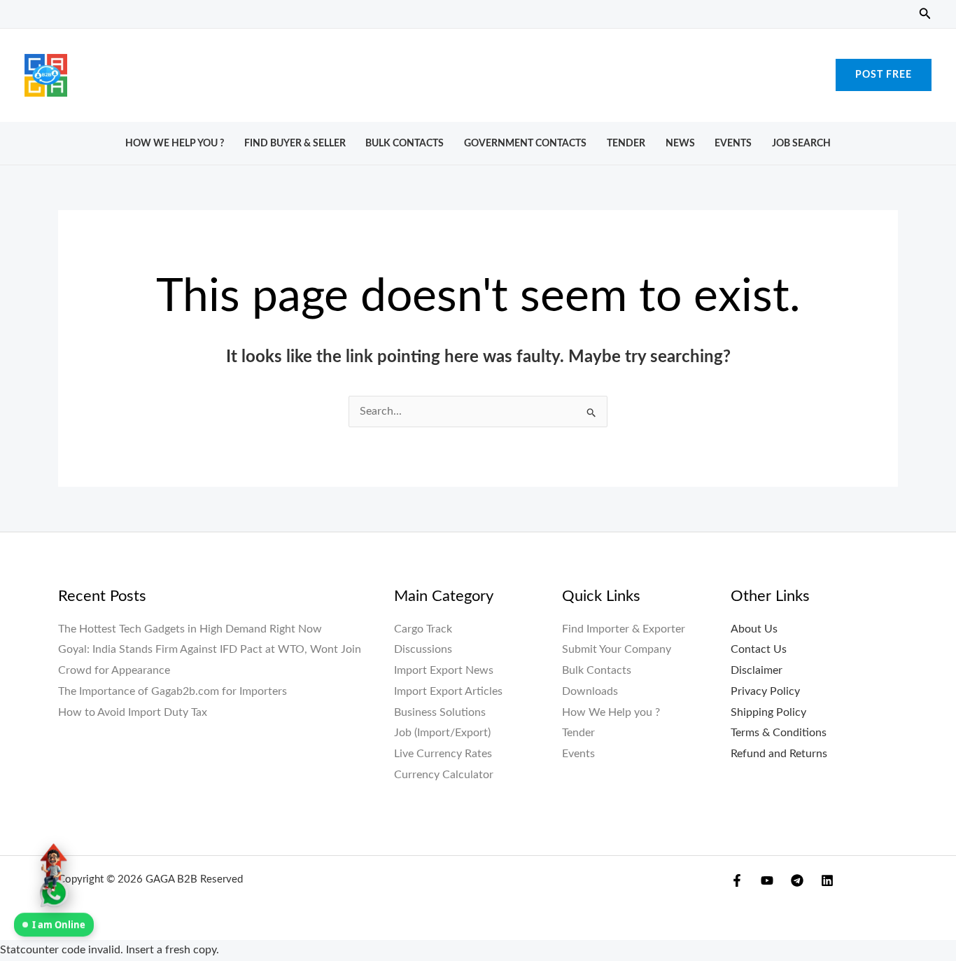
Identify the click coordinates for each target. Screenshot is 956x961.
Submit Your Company (616, 649)
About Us (754, 629)
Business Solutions (440, 712)
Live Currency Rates (443, 753)
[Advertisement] (478, 71)
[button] (925, 14)
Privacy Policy (765, 691)
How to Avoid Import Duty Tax (132, 712)
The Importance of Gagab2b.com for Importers (172, 691)
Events (733, 143)
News (680, 143)
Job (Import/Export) (442, 732)
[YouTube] (767, 880)
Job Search (801, 143)
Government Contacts (525, 143)
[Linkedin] (827, 880)
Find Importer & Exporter (623, 629)
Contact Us (759, 649)
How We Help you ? (174, 143)
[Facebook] (737, 880)
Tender (626, 143)
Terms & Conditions (779, 732)
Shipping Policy (768, 712)
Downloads (590, 691)
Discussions (423, 649)
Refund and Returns (779, 753)
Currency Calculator (443, 774)
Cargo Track (423, 629)
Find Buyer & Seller (295, 143)
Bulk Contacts (404, 143)
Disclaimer (756, 670)
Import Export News (443, 670)
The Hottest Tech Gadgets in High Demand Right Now (190, 629)
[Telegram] (797, 880)
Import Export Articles (448, 691)
